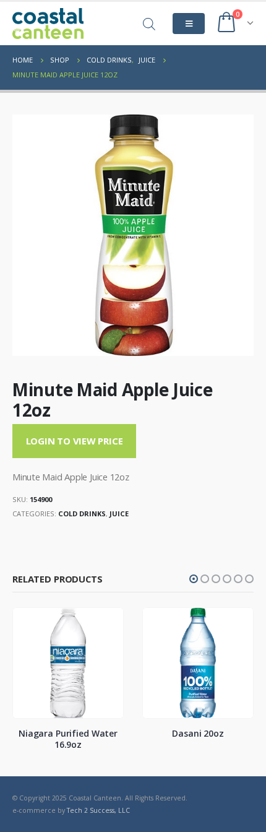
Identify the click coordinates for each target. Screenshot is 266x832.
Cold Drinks (82, 513)
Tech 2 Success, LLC (98, 810)
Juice (119, 513)
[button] (193, 578)
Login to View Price (74, 441)
